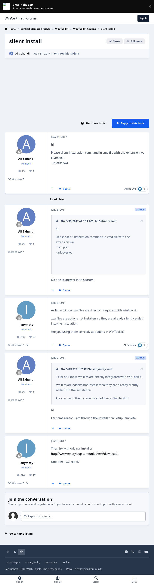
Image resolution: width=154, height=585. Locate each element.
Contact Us (51, 562)
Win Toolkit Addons (67, 53)
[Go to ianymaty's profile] (26, 310)
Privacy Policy (32, 562)
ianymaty (26, 325)
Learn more (7, 6)
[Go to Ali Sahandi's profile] (11, 53)
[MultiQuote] (53, 189)
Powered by (84, 569)
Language (13, 562)
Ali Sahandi (22, 53)
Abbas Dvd (130, 188)
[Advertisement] (77, 88)
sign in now (92, 504)
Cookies (66, 562)
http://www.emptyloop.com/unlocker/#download (84, 454)
